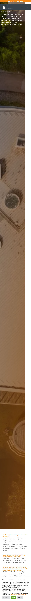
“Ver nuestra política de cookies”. (19, 594)
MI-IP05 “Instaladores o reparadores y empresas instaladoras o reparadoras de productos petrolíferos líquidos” (15, 569)
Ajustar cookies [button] (6, 597)
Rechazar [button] (20, 597)
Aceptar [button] (13, 597)
